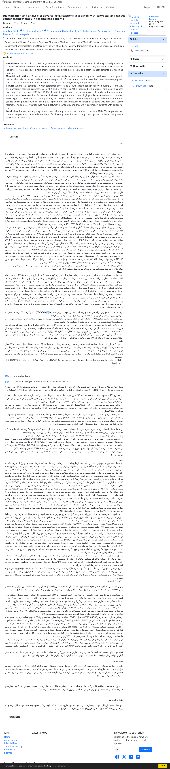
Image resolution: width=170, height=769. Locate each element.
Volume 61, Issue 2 (154, 17)
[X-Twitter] (124, 757)
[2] (47, 312)
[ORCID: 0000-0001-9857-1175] (45, 30)
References (14, 716)
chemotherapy (75, 128)
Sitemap (8, 752)
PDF (141, 50)
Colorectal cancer (39, 128)
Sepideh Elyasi (34, 31)
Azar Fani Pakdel (11, 31)
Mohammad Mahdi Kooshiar (65, 31)
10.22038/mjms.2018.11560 (20, 53)
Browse (18, 7)
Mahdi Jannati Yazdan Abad (96, 31)
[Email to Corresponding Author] (42, 30)
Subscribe (145, 749)
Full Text (13, 136)
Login (147, 7)
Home (7, 7)
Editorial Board (11, 743)
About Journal (11, 740)
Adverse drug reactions (16, 128)
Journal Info (33, 7)
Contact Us (111, 7)
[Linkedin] (131, 757)
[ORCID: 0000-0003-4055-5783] (21, 30)
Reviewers (97, 7)
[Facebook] (117, 757)
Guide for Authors (55, 7)
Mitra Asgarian (23, 34)
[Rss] (138, 757)
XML (136, 46)
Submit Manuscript (77, 7)
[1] (11, 240)
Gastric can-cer (58, 128)
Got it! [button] (162, 766)
